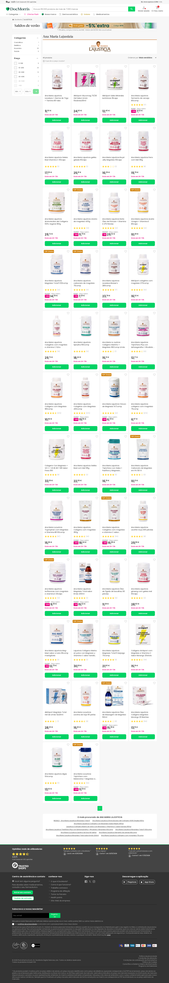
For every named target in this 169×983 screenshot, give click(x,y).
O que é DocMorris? (59, 881)
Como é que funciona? (61, 884)
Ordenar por (133, 57)
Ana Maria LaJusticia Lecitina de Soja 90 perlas (79, 832)
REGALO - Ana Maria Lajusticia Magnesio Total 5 (72, 821)
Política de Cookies (150, 962)
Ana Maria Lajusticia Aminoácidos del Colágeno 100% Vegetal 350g (118, 821)
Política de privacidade (148, 956)
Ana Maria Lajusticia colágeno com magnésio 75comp (122, 835)
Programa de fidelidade (148, 966)
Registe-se (54, 915)
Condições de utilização (147, 958)
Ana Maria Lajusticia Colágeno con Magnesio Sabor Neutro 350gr (99, 824)
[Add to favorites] (68, 66)
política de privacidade (27, 924)
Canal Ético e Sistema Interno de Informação (140, 964)
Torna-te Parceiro (58, 894)
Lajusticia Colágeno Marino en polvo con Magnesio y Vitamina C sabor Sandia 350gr (98, 827)
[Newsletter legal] (13, 924)
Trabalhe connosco (59, 888)
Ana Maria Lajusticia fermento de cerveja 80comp (118, 832)
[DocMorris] (17, 9)
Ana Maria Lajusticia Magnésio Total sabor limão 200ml (77, 835)
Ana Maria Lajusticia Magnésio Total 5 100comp (133, 829)
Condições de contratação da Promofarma (140, 960)
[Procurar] (131, 9)
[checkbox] (26, 63)
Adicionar (56, 120)
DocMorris (18, 20)
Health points (56, 897)
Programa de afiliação (60, 891)
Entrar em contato (22, 892)
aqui (108, 935)
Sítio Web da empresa (60, 900)
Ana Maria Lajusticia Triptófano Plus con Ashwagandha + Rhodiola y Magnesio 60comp (79, 829)
